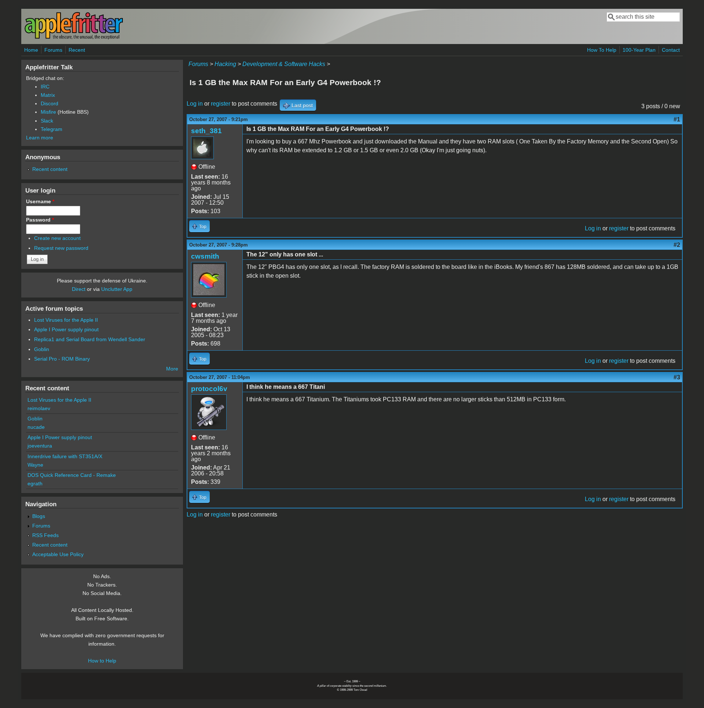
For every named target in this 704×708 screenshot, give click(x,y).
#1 (677, 119)
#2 (677, 245)
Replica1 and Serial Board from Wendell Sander (89, 339)
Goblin (41, 349)
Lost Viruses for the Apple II (66, 320)
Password (40, 220)
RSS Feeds (45, 535)
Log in (195, 104)
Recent (77, 50)
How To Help (601, 50)
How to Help (102, 661)
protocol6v (209, 389)
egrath (35, 483)
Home (31, 50)
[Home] (74, 38)
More (172, 369)
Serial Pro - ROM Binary (62, 359)
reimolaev (38, 408)
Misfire (48, 112)
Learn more (39, 137)
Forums (53, 50)
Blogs (38, 516)
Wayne (35, 465)
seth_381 (206, 131)
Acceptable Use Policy (58, 554)
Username (40, 201)
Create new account (57, 238)
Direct (78, 289)
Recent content (49, 169)
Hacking (225, 64)
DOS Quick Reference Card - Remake (71, 475)
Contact (671, 50)
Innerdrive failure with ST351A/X (64, 456)
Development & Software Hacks (283, 64)
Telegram (51, 129)
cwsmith (205, 256)
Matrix (48, 95)
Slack (47, 121)
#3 (677, 377)
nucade (36, 427)
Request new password (61, 248)
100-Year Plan (639, 50)
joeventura (39, 446)
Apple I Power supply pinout (66, 329)
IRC (45, 87)
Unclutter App (116, 289)
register (220, 104)
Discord (49, 103)
